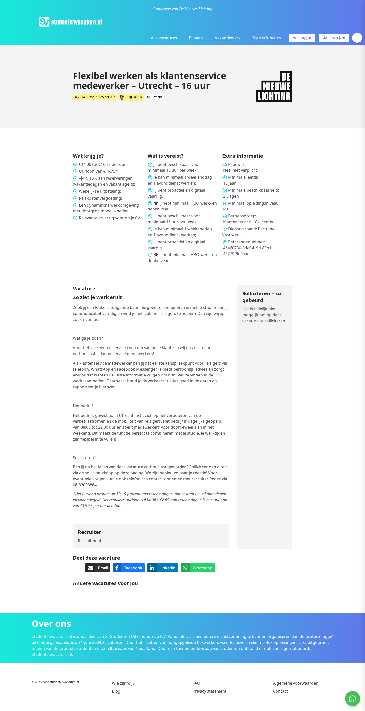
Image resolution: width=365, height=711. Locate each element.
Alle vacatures (164, 38)
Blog (116, 691)
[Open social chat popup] (352, 698)
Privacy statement (209, 691)
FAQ (196, 683)
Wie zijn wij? (123, 683)
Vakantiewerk (228, 38)
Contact (280, 691)
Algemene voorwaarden (295, 683)
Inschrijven (337, 38)
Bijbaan (196, 38)
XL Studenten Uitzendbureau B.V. (136, 636)
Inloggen (304, 38)
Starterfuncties (267, 38)
